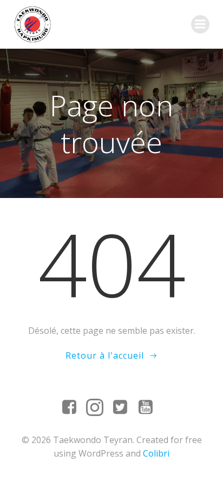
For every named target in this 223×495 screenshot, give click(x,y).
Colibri (156, 453)
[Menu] (200, 24)
